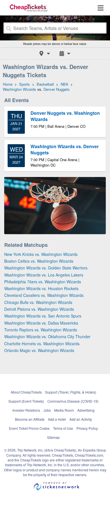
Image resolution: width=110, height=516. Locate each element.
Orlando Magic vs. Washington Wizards (39, 350)
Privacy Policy (87, 428)
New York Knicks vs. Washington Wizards (41, 254)
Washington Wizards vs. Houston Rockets (41, 288)
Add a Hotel (57, 419)
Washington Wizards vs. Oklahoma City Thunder (47, 336)
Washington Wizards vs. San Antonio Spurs (42, 316)
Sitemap (53, 437)
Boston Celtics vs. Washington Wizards (38, 261)
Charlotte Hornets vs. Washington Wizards (42, 343)
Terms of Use (63, 428)
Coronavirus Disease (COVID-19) (72, 401)
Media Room (64, 410)
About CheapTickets (26, 392)
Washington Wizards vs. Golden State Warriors (45, 268)
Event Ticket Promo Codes (29, 428)
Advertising (85, 410)
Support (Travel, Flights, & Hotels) (70, 392)
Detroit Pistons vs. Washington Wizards (39, 309)
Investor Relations (26, 410)
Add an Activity (80, 419)
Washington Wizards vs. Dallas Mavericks (41, 323)
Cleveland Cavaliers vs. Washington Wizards (43, 295)
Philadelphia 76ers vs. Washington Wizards (42, 281)
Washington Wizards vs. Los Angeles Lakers (43, 275)
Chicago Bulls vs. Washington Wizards (38, 302)
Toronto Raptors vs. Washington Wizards (40, 330)
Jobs (47, 410)
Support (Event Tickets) (26, 401)
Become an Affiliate (30, 419)
